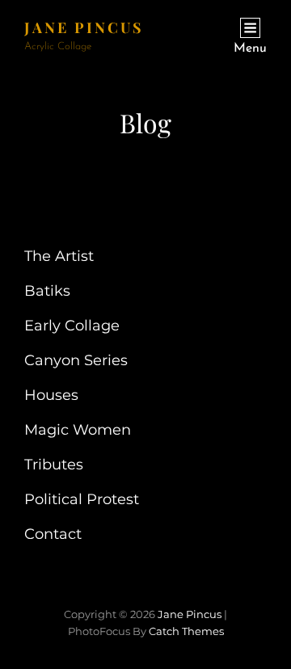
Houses (51, 395)
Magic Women (77, 430)
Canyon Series (76, 360)
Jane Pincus (84, 27)
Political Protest (81, 499)
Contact (53, 534)
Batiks (47, 291)
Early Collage (72, 325)
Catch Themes (186, 631)
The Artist (59, 256)
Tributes (53, 464)
